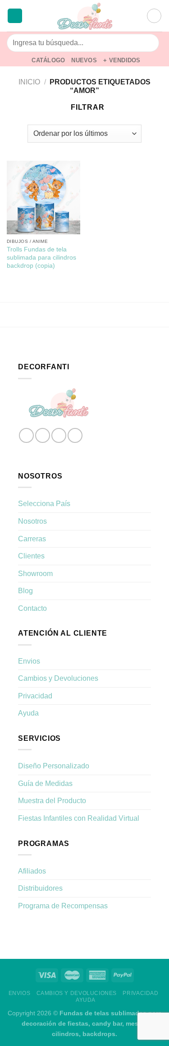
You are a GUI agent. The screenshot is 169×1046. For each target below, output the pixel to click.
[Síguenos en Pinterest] (75, 435)
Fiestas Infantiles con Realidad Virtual (78, 818)
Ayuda (28, 713)
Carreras (32, 539)
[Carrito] (154, 16)
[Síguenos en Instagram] (42, 435)
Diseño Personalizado (53, 766)
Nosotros (32, 521)
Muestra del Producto (52, 800)
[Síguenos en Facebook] (26, 435)
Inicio (29, 82)
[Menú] (15, 16)
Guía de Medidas (45, 783)
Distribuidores (40, 888)
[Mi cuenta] (135, 16)
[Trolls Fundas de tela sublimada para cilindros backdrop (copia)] (43, 197)
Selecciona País (44, 503)
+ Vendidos (122, 60)
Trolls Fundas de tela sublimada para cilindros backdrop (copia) (41, 257)
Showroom (35, 573)
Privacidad (35, 696)
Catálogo (48, 60)
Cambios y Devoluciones (58, 678)
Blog (25, 591)
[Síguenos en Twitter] (58, 435)
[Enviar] (148, 42)
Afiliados (32, 871)
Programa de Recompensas (63, 906)
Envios (29, 661)
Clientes (31, 556)
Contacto (32, 608)
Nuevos (84, 60)
